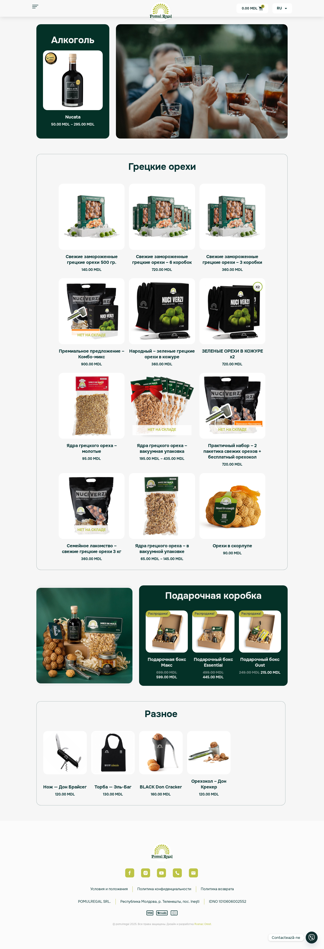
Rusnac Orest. (203, 924)
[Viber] (312, 937)
